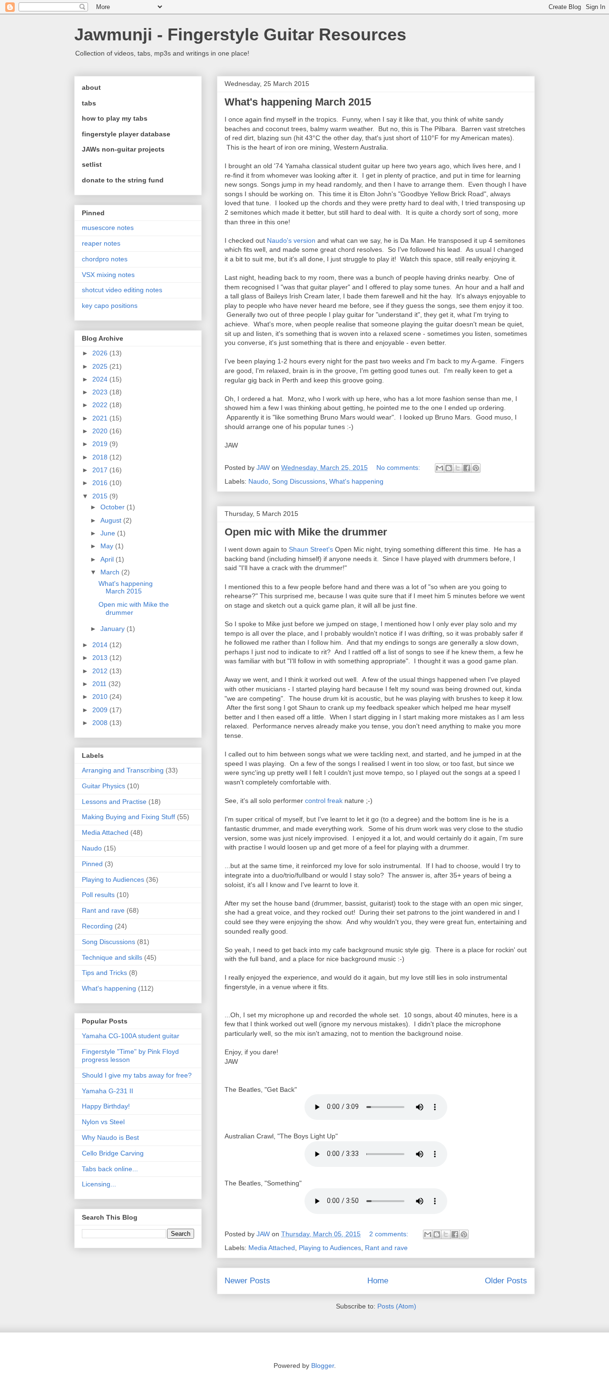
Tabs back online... (110, 1169)
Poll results (98, 894)
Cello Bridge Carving (113, 1153)
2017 (100, 470)
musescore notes (108, 227)
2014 (100, 645)
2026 (100, 353)
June (108, 533)
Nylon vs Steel (103, 1122)
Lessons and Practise (114, 801)
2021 (100, 418)
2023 (100, 392)
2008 (100, 722)
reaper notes (101, 243)
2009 (100, 710)
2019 (100, 444)
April (108, 559)
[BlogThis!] (448, 468)
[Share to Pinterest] (476, 468)
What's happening (356, 481)
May (107, 546)
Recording (97, 926)
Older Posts (506, 1280)
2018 (100, 457)
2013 (100, 657)
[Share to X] (457, 468)
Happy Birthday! (106, 1106)
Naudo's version (291, 240)
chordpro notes (105, 259)
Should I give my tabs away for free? (137, 1075)
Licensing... (99, 1184)
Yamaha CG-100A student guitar (130, 1036)
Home (377, 1280)
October (113, 507)
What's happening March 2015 (298, 102)
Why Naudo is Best (110, 1137)
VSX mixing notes (108, 274)
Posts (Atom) (396, 1306)
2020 (100, 431)
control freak (324, 800)
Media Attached (271, 1247)
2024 (100, 379)
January (113, 628)
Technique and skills (112, 957)
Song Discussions (298, 481)
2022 (100, 405)
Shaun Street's (311, 549)
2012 (100, 671)
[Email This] (439, 468)
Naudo (258, 481)
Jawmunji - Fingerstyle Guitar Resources (240, 34)
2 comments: (389, 1234)
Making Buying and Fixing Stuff (128, 817)
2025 (100, 366)
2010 (100, 696)
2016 (100, 483)
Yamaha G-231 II (107, 1091)
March (110, 572)
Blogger (322, 1365)
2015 (100, 496)
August (111, 520)
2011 (100, 684)
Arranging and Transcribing (123, 770)
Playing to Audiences (330, 1247)
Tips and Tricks (104, 972)
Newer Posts (247, 1280)
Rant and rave (386, 1247)
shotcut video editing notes (122, 290)
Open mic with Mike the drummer (306, 532)
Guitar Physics (103, 786)
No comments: (399, 467)
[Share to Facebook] (466, 468)
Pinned (92, 864)
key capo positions (110, 305)
